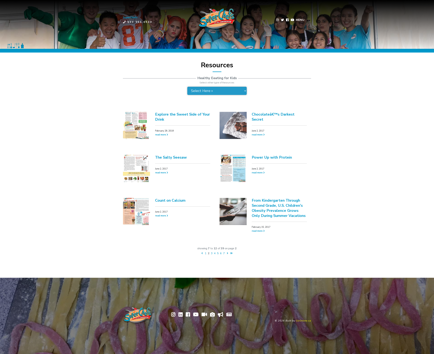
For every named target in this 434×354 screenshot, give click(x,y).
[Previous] (202, 253)
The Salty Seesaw (171, 157)
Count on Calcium (170, 200)
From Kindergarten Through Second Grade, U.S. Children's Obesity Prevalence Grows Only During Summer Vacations (279, 208)
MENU (300, 20)
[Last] (231, 253)
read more (161, 134)
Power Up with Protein (272, 157)
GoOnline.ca (303, 320)
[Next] (227, 253)
